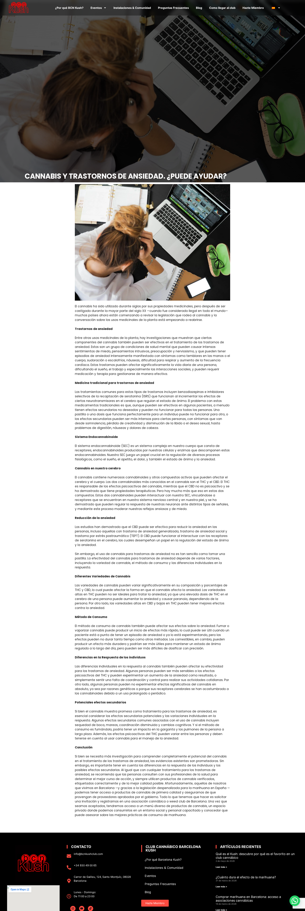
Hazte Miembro (253, 8)
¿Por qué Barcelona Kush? (163, 859)
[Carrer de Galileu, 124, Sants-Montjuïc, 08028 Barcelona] (69, 881)
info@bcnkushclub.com (88, 854)
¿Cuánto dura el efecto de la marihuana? (246, 877)
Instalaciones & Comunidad (132, 8)
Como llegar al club (222, 8)
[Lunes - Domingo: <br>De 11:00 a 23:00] (69, 896)
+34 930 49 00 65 (85, 865)
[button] (294, 900)
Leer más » (221, 867)
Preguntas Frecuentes (173, 8)
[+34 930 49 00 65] (69, 867)
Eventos (96, 8)
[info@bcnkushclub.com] (69, 856)
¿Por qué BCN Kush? (69, 8)
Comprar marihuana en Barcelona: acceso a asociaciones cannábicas (248, 899)
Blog (199, 8)
